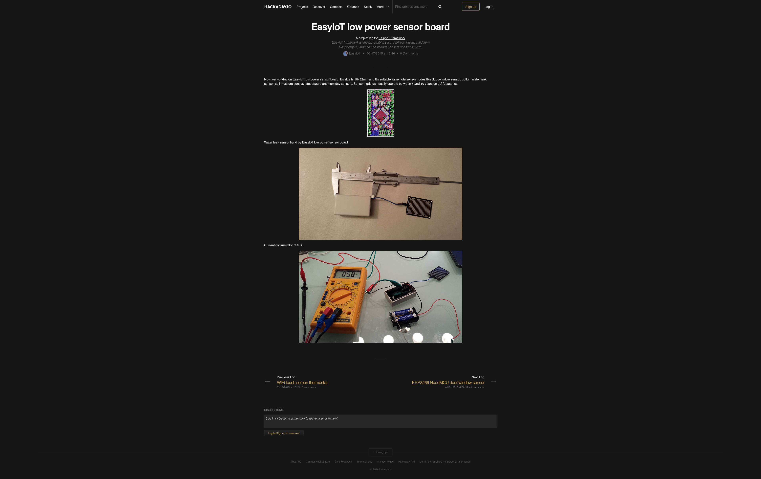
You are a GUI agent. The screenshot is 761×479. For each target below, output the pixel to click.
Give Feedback (343, 461)
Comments (409, 53)
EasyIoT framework (392, 38)
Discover (319, 6)
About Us (296, 461)
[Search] (440, 7)
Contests (336, 6)
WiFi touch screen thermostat (302, 382)
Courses (353, 6)
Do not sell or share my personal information (445, 461)
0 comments (309, 387)
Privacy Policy (385, 461)
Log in (489, 6)
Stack (368, 6)
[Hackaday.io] (278, 6)
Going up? (382, 452)
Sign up (470, 6)
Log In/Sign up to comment (283, 433)
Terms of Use (364, 461)
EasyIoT (354, 53)
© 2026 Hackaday (380, 469)
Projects (302, 6)
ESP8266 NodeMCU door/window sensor (448, 382)
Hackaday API (406, 461)
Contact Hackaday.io (318, 461)
